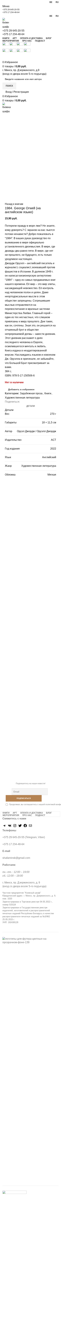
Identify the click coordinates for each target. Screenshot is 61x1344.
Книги (47, 393)
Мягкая (51, 474)
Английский (49, 457)
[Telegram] (4, 826)
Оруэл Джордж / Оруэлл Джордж (36, 431)
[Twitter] (20, 826)
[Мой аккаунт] (3, 57)
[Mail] (30, 826)
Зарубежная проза (31, 393)
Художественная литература (22, 397)
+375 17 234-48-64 (11, 12)
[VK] (10, 826)
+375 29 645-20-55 (11, 9)
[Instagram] (15, 826)
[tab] (30, 406)
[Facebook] (25, 826)
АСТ (53, 439)
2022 (53, 448)
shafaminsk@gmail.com (16, 857)
